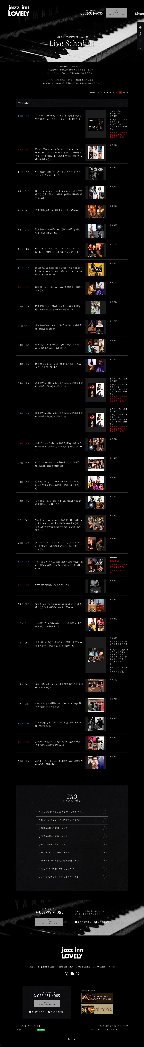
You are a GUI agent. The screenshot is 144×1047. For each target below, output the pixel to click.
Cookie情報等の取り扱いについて (113, 1026)
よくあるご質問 (104, 922)
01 (99, 92)
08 (120, 92)
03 (105, 92)
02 (102, 92)
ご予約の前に (140, 36)
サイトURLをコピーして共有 (27, 1026)
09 (124, 92)
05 (111, 92)
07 (117, 92)
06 (114, 92)
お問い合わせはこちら (116, 13)
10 (127, 92)
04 (108, 92)
